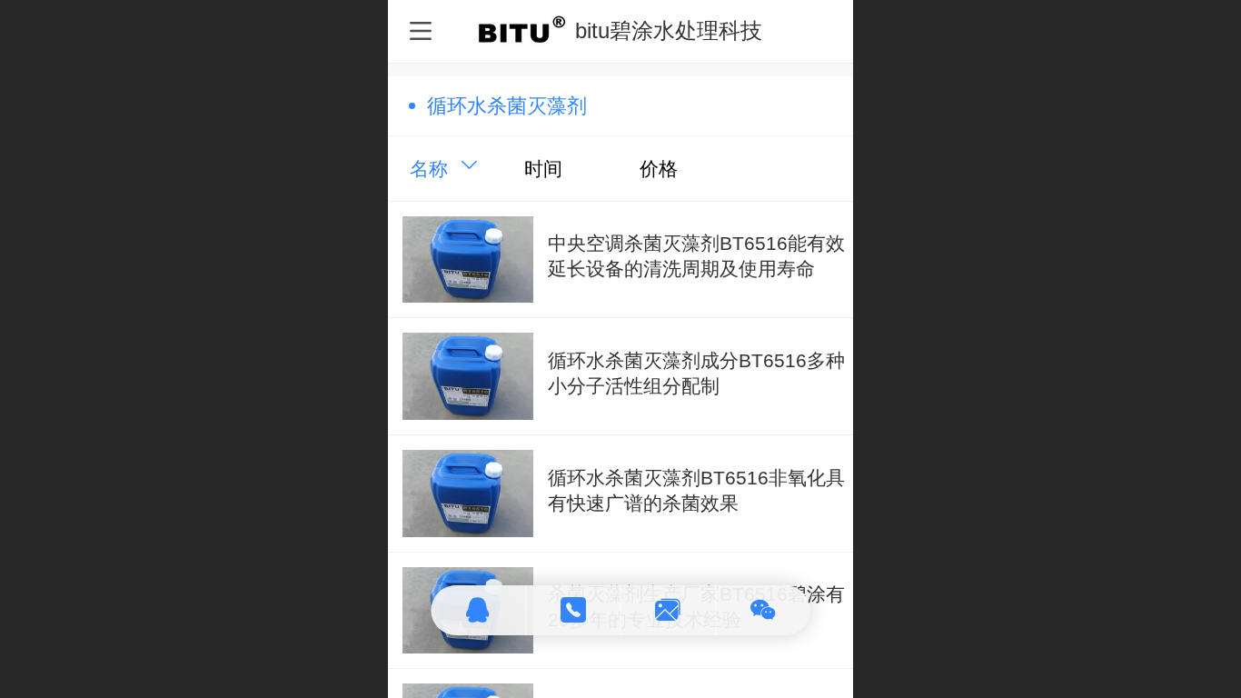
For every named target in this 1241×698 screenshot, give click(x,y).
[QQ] (479, 610)
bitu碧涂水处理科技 (668, 30)
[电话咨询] (573, 610)
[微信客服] (763, 610)
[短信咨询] (669, 610)
